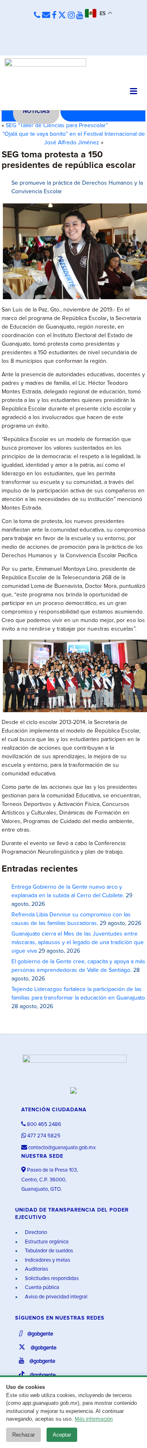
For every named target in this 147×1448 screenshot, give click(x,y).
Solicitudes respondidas (51, 1278)
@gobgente (39, 1334)
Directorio (35, 1232)
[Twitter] (62, 15)
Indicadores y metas (47, 1260)
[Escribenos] (46, 15)
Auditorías (36, 1269)
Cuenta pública (41, 1287)
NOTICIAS (36, 111)
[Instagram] (71, 15)
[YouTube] (79, 15)
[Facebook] (54, 15)
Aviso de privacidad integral (55, 1297)
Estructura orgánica (46, 1242)
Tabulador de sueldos (48, 1251)
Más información (94, 1419)
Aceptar (62, 1435)
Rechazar (23, 1435)
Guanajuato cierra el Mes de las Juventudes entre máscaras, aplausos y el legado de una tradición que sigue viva (77, 942)
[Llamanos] (37, 15)
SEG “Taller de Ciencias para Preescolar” (57, 125)
